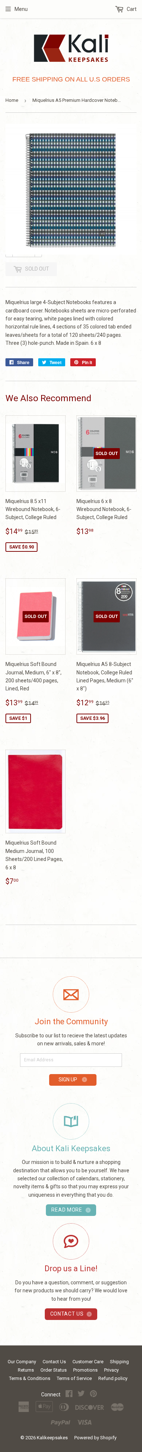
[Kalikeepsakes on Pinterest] (93, 1394)
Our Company (22, 1361)
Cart (131, 9)
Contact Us (54, 1361)
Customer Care (87, 1361)
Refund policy (112, 1378)
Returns (26, 1370)
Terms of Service (74, 1378)
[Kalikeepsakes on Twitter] (81, 1394)
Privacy (111, 1370)
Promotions (85, 1370)
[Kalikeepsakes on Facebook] (69, 1394)
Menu (21, 9)
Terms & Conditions (29, 1378)
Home (11, 100)
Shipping (119, 1361)
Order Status (53, 1370)
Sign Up (68, 1079)
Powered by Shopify (95, 1437)
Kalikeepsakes (52, 1437)
